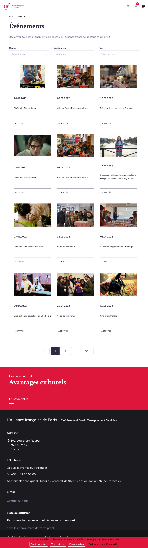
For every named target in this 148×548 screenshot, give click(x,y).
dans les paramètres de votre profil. (30, 528)
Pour (101, 48)
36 (86, 351)
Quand (12, 48)
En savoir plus (18, 399)
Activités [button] (61, 54)
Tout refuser (58, 544)
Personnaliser (76, 544)
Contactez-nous (17, 500)
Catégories (60, 48)
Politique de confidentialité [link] (103, 544)
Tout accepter (38, 544)
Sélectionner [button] (18, 54)
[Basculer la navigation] (143, 7)
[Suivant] (98, 351)
